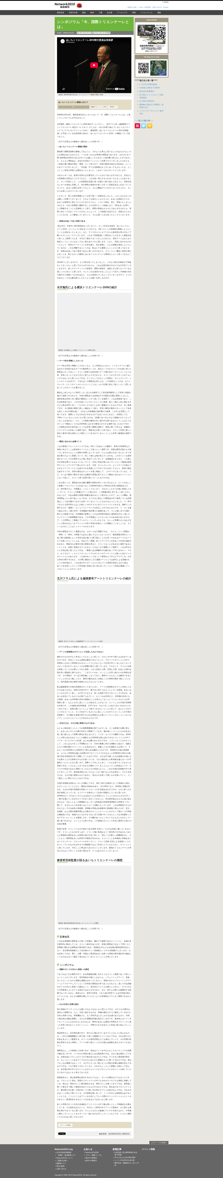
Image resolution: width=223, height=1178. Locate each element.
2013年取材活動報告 (64, 1152)
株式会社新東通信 (146, 91)
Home (141, 7)
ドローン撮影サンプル (93, 1155)
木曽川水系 (73, 12)
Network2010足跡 (91, 1152)
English (165, 7)
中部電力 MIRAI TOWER (149, 88)
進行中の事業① (91, 1160)
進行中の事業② (91, 1158)
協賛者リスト (61, 1163)
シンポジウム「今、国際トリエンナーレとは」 (73, 107)
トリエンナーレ (146, 12)
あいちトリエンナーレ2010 (101, 33)
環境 (134, 12)
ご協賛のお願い (132, 7)
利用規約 (147, 7)
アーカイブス (122, 12)
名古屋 (109, 12)
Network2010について (64, 1158)
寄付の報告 (60, 1166)
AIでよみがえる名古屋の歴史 (125, 1157)
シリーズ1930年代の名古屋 (124, 1160)
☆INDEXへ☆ (113, 107)
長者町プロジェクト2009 (98, 107)
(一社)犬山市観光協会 (148, 84)
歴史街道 (60, 12)
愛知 (84, 12)
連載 (159, 12)
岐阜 (92, 12)
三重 (100, 12)
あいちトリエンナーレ (84, 33)
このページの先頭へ (65, 1125)
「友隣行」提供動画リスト (66, 1155)
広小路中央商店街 (146, 101)
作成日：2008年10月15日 (65, 33)
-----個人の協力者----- (144, 120)
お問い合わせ (157, 7)
